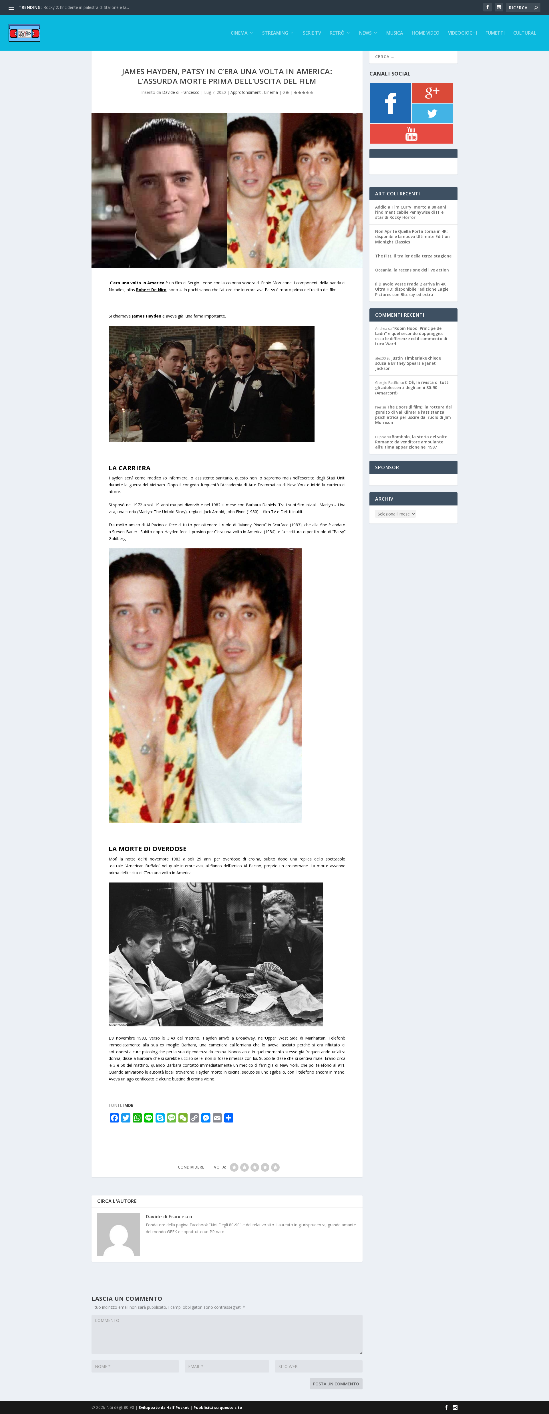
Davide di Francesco (181, 92)
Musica (394, 33)
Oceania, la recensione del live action (412, 270)
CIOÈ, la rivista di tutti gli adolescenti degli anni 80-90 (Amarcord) (412, 387)
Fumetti (495, 33)
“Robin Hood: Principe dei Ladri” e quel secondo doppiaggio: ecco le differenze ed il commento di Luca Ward (411, 336)
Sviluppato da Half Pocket (164, 1407)
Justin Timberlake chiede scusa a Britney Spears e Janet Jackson (408, 363)
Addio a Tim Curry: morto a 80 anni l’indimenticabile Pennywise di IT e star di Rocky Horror (410, 212)
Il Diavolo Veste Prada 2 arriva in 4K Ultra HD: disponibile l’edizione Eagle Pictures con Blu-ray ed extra (411, 289)
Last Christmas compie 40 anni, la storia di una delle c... (94, 7)
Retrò (337, 33)
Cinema (239, 33)
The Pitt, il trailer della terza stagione (413, 256)
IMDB (128, 1105)
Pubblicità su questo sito (218, 1407)
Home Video (425, 33)
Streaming (275, 33)
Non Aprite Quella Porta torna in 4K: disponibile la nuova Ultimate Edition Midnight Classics (412, 236)
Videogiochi (462, 33)
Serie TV (312, 33)
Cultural (524, 33)
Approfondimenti (246, 92)
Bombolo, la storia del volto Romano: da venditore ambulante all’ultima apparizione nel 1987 (411, 442)
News (365, 33)
